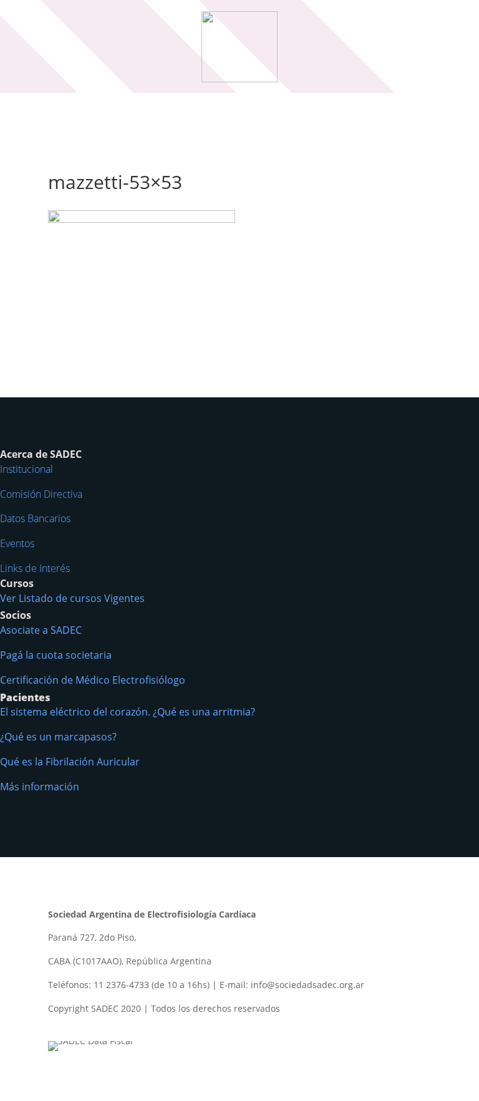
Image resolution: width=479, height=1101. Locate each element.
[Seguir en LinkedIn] (158, 1026)
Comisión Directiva (41, 494)
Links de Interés (35, 568)
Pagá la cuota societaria (56, 655)
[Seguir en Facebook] (58, 1026)
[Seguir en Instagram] (108, 1026)
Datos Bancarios (35, 518)
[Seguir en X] (83, 1026)
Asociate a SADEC (41, 630)
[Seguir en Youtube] (133, 1026)
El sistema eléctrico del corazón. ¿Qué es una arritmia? (127, 712)
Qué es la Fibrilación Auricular (70, 762)
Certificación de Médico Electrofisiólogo (92, 680)
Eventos (17, 543)
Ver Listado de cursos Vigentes (72, 598)
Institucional (26, 469)
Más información (39, 786)
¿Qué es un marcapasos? (58, 737)
